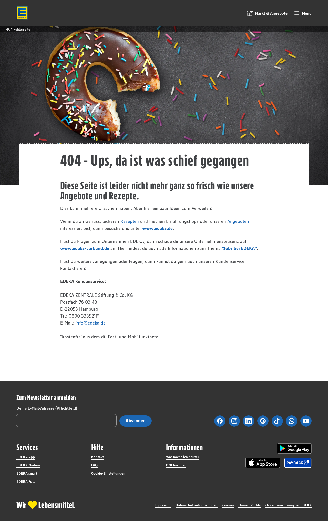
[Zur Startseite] (22, 13)
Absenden (136, 421)
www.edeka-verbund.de (84, 248)
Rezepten (129, 221)
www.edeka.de (157, 228)
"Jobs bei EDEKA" (239, 248)
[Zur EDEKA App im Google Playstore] (294, 448)
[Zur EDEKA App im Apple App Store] (262, 463)
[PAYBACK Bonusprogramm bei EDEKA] (298, 463)
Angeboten (238, 221)
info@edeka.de (91, 323)
